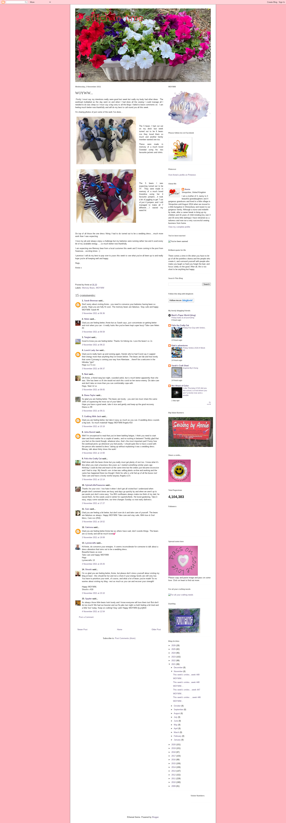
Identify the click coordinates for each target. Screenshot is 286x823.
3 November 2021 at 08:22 (93, 345)
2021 (173, 664)
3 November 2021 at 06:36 (93, 313)
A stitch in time (109, 18)
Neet (86, 374)
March (177, 732)
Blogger (155, 817)
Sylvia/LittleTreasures (95, 485)
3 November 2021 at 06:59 (93, 332)
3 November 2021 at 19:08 (93, 537)
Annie (187, 189)
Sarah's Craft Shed (180, 365)
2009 (173, 786)
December (178, 667)
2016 (173, 759)
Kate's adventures (179, 345)
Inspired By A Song (190, 368)
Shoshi (88, 569)
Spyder (88, 599)
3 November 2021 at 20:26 (93, 564)
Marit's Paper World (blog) (183, 315)
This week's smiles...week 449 (186, 675)
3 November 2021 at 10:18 (93, 426)
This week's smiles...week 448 (186, 682)
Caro (87, 509)
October (177, 706)
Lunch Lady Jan (91, 350)
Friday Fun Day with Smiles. (194, 328)
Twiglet (87, 337)
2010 (173, 782)
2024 (173, 653)
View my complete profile (179, 227)
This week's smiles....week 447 (186, 690)
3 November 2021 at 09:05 (93, 389)
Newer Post (82, 629)
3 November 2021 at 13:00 (93, 453)
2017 (173, 756)
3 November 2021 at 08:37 (93, 368)
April (176, 728)
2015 (173, 763)
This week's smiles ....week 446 (187, 697)
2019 (173, 748)
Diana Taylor (90, 395)
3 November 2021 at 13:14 (93, 479)
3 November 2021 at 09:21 (93, 411)
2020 (173, 744)
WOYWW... (178, 678)
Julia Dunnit (89, 432)
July (176, 717)
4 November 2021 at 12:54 (93, 611)
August (177, 713)
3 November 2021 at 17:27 (93, 503)
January (177, 740)
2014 (173, 767)
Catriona (89, 527)
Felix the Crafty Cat (93, 458)
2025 (173, 649)
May (176, 725)
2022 (173, 660)
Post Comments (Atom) (125, 638)
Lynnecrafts (90, 543)
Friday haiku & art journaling (182, 318)
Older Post (156, 629)
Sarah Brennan (91, 301)
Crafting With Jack (92, 416)
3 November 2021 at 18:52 (93, 522)
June (176, 721)
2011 (173, 778)
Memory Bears (88, 288)
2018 (173, 752)
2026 (173, 645)
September (179, 709)
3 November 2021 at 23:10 (93, 593)
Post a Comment (86, 617)
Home (119, 629)
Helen (86, 319)
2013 (173, 771)
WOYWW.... (178, 686)
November (178, 671)
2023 (173, 657)
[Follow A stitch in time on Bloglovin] (181, 302)
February (178, 736)
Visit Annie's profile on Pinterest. (182, 175)
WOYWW (100, 288)
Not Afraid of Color (180, 386)
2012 (173, 775)
